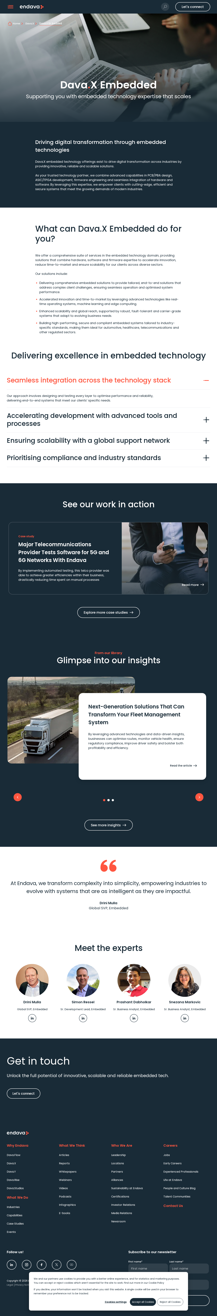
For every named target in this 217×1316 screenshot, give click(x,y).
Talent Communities (176, 1196)
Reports (64, 1163)
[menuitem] (30, 1155)
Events (11, 1232)
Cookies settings (116, 1302)
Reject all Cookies (170, 1302)
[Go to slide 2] (108, 800)
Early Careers (172, 1163)
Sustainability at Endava (127, 1188)
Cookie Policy (156, 1283)
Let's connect (24, 1093)
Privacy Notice (23, 1285)
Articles (64, 1155)
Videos (63, 1188)
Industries (13, 1207)
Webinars (65, 1180)
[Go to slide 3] (113, 800)
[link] (32, 1018)
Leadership (118, 1155)
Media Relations (121, 1213)
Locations (117, 1163)
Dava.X (11, 1163)
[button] (10, 7)
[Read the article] (142, 736)
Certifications (120, 1196)
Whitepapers (67, 1172)
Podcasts (65, 1196)
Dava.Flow (13, 1155)
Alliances (117, 1180)
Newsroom (118, 1221)
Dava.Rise (13, 1180)
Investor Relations (123, 1205)
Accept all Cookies (143, 1302)
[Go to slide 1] (104, 800)
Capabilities (14, 1215)
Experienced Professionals (180, 1172)
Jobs (166, 1155)
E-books (64, 1213)
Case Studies (15, 1224)
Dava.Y (11, 1172)
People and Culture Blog (179, 1188)
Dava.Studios (15, 1188)
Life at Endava (172, 1180)
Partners (117, 1172)
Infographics (67, 1205)
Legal (10, 1285)
